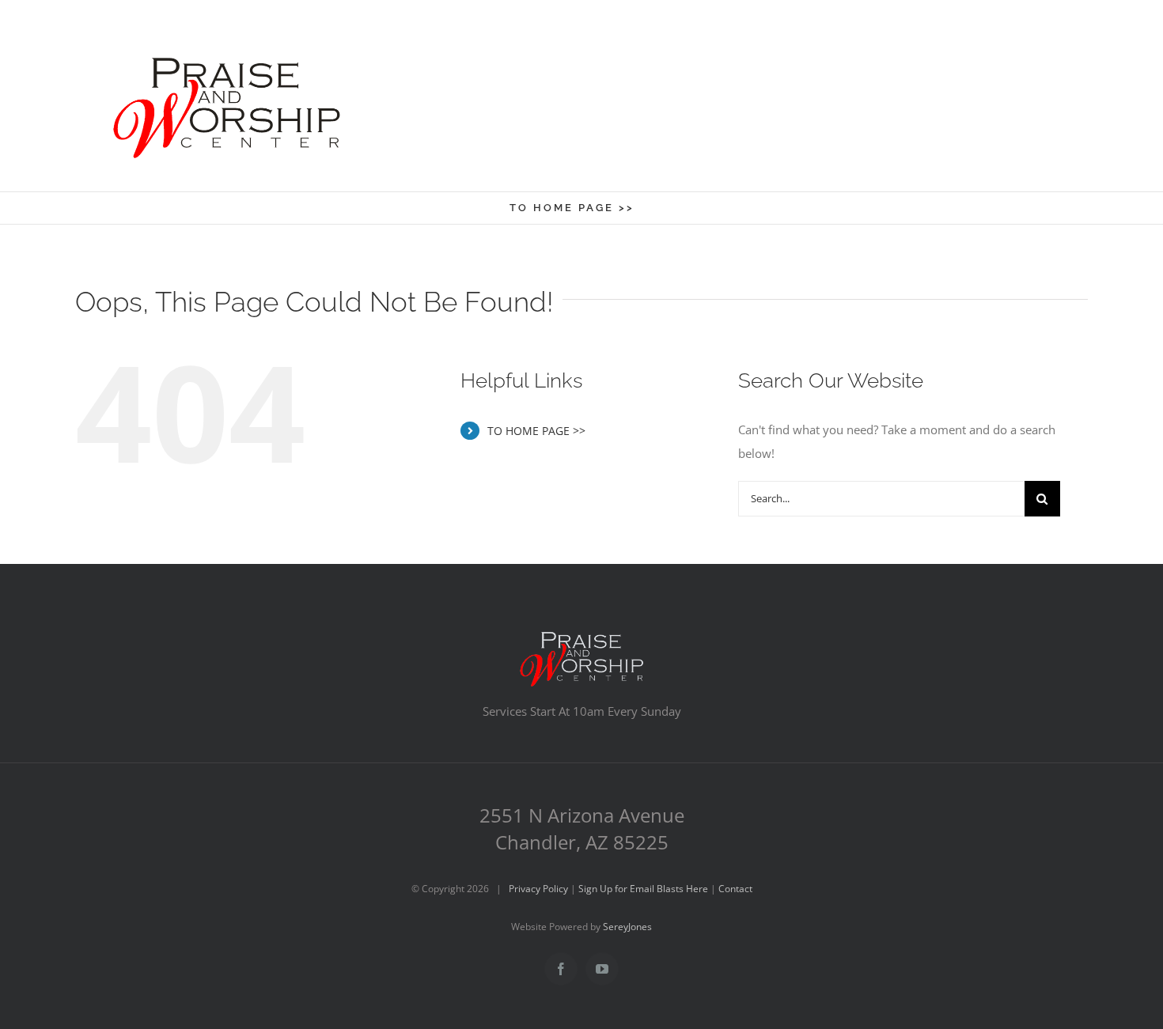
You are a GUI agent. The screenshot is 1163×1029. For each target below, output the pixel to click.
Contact (735, 888)
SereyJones (627, 926)
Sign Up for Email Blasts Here (643, 888)
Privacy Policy (538, 888)
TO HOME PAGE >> (536, 430)
